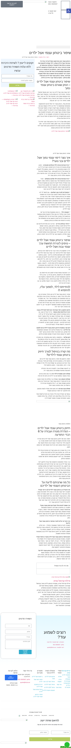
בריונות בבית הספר (29, 103)
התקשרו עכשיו (52, 2)
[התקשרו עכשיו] (65, 5)
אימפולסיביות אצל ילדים (11, 93)
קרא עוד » (32, 97)
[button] (53, 47)
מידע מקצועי (42, 57)
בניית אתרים (37, 715)
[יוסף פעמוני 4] (65, 14)
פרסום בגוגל (44, 715)
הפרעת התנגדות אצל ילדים (27, 95)
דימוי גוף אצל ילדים (12, 103)
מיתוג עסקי (24, 715)
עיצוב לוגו (31, 715)
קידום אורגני (51, 715)
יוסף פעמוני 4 (52, 11)
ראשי (47, 57)
